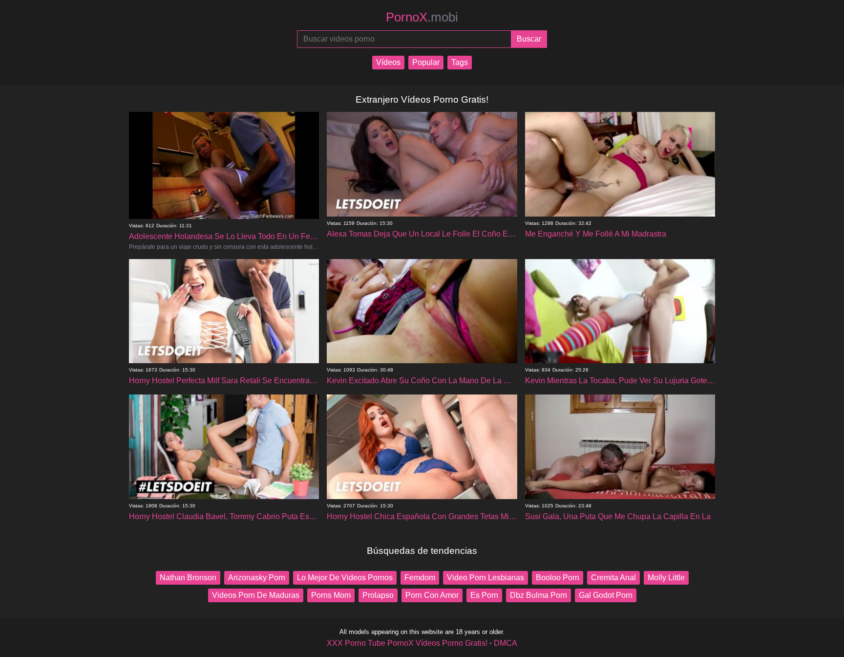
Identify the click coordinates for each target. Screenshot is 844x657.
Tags (459, 62)
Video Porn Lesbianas (485, 577)
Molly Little (666, 577)
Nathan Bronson (188, 577)
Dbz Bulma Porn (538, 595)
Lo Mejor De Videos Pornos (345, 577)
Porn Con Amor (432, 595)
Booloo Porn (557, 577)
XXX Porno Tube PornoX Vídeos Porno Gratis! (407, 643)
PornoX (422, 17)
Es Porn (484, 595)
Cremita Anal (613, 577)
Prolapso (378, 595)
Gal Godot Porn (606, 595)
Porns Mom (331, 595)
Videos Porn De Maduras (255, 595)
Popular (426, 62)
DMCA (505, 643)
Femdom (419, 577)
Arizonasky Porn (256, 577)
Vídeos (388, 62)
